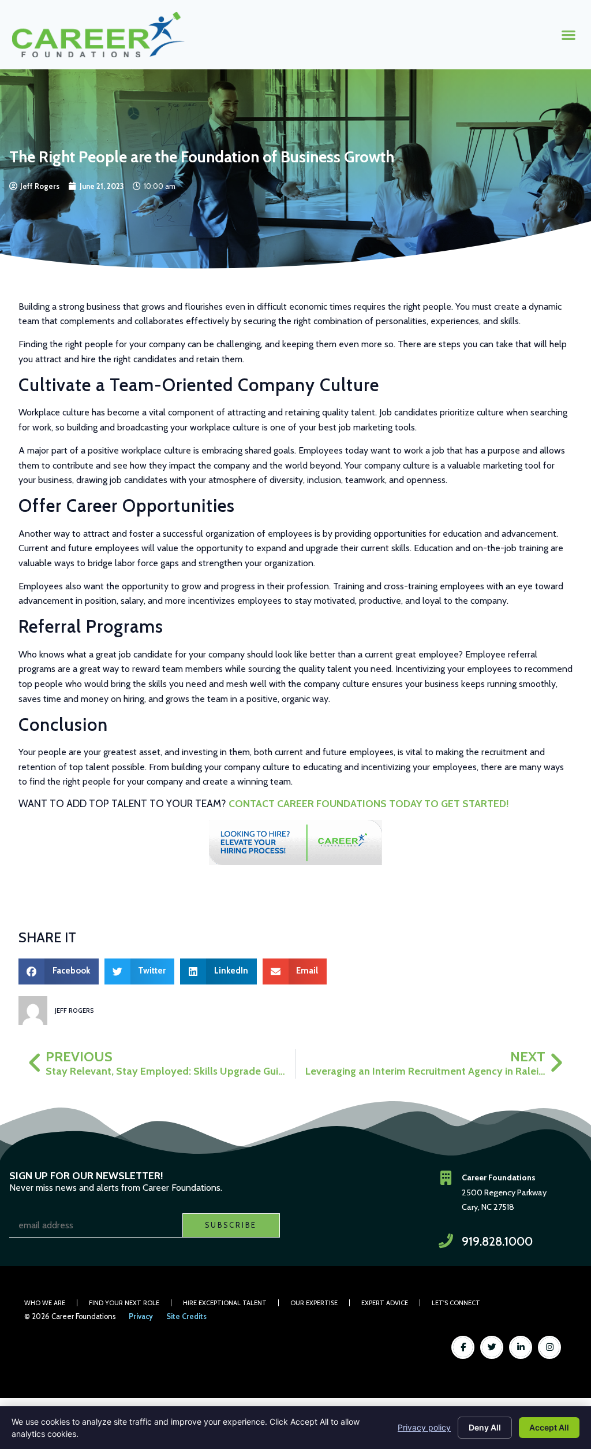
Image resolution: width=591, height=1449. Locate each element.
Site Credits (186, 1316)
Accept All (549, 1427)
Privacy (141, 1316)
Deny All (485, 1427)
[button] (568, 34)
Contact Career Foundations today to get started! (368, 803)
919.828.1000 (497, 1241)
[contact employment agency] (295, 842)
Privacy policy (424, 1427)
